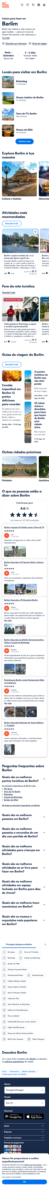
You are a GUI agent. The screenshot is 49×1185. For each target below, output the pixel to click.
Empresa (8, 1132)
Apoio (6, 1126)
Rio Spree (8, 789)
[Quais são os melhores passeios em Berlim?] (44, 817)
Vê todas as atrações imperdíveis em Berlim (21, 805)
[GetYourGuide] (5, 5)
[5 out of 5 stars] (24, 531)
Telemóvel (8, 1111)
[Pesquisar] (22, 5)
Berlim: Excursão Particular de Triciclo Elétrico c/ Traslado (24, 724)
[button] (24, 82)
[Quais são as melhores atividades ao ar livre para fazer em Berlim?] (44, 867)
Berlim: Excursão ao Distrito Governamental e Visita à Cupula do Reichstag (24, 641)
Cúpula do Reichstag (13, 797)
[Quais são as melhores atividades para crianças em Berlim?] (44, 850)
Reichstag (8, 794)
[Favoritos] (27, 5)
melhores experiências (14, 1062)
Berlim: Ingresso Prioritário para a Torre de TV (24, 527)
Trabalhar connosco (12, 1138)
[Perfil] (44, 5)
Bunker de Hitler (11, 800)
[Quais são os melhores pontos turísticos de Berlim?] (44, 779)
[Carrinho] (33, 5)
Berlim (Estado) (28, 1071)
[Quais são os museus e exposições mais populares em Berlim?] (44, 920)
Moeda (7, 1097)
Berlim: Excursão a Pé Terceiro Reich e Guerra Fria (24, 563)
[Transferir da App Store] (34, 1116)
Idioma (7, 1084)
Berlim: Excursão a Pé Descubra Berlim (21, 600)
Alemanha (14, 1071)
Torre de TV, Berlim (12, 792)
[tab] (19, 944)
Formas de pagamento (14, 1143)
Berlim (33, 1059)
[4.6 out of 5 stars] (24, 514)
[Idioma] (39, 5)
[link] (24, 82)
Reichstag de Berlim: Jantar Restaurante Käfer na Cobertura (24, 681)
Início (4, 1071)
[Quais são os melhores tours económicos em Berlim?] (44, 904)
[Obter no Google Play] (13, 1116)
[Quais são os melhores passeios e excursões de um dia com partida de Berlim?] (44, 832)
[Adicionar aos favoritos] (35, 232)
